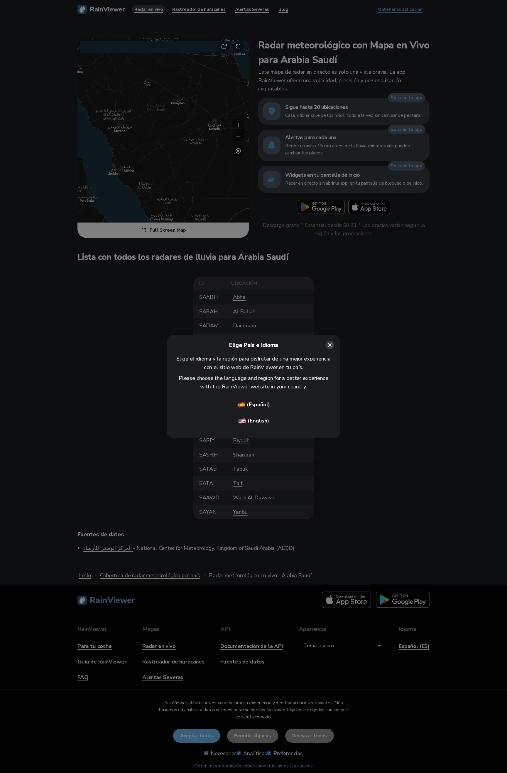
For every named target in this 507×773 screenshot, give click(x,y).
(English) (258, 420)
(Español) (258, 404)
